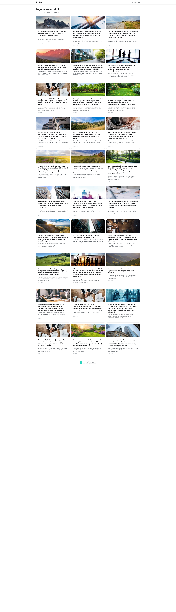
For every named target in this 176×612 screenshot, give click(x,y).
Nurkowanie (41, 2)
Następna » (92, 362)
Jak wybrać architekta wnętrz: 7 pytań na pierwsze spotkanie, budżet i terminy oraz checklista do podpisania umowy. (52, 67)
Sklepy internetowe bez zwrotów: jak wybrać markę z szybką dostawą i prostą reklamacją (121, 270)
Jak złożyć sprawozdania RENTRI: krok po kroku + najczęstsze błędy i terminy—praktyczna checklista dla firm (52, 33)
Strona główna (136, 2)
